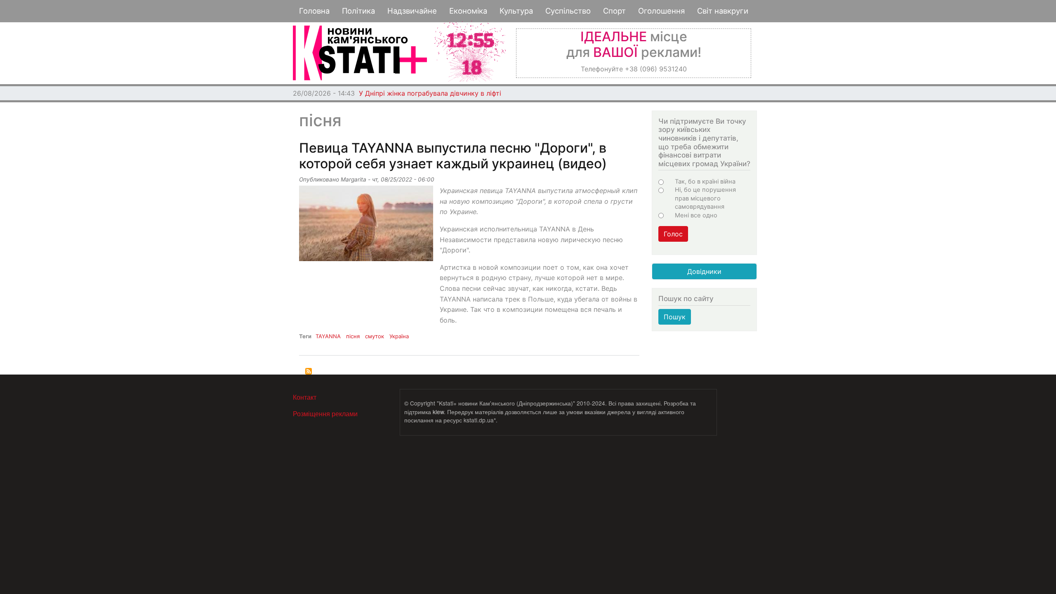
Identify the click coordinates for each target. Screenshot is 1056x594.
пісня (353, 336)
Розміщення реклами (325, 413)
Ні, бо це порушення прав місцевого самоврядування (705, 198)
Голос (673, 234)
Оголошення (661, 10)
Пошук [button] (675, 317)
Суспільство (568, 10)
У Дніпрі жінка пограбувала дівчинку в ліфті (430, 93)
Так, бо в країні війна (705, 181)
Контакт (304, 397)
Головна (314, 10)
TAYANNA (328, 336)
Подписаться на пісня (308, 371)
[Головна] (360, 53)
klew (438, 412)
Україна (399, 336)
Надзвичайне (412, 10)
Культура (516, 10)
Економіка (468, 10)
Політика (358, 10)
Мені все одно (696, 215)
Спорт (614, 10)
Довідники (704, 271)
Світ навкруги (722, 10)
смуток (374, 336)
